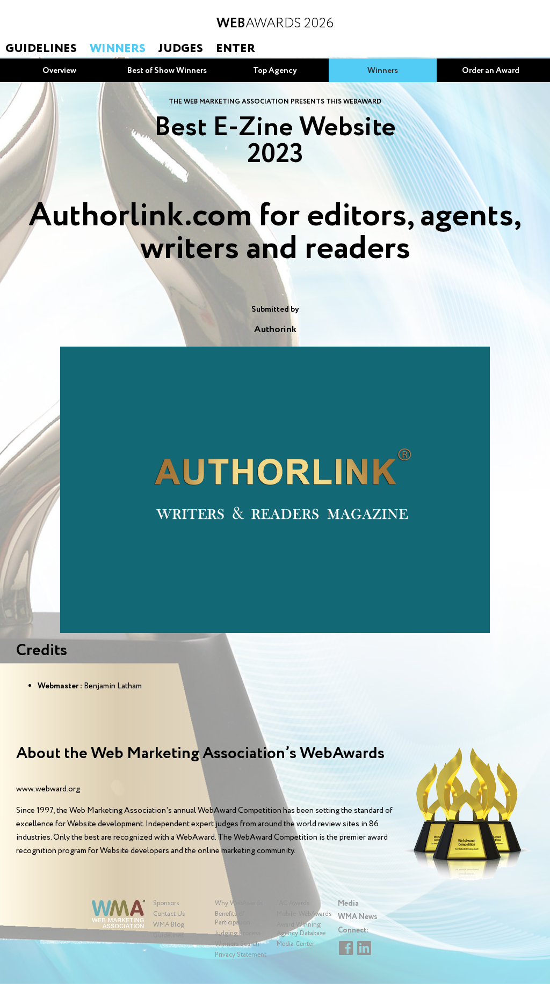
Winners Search (237, 944)
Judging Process (237, 933)
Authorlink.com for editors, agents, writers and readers (275, 232)
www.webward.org (48, 789)
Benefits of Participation (232, 918)
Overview (59, 71)
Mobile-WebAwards (304, 914)
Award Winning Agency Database (301, 929)
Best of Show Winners (167, 71)
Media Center (295, 944)
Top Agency (275, 71)
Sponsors (166, 903)
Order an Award (490, 71)
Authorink (275, 329)
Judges (180, 48)
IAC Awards (293, 903)
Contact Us (169, 914)
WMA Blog (168, 924)
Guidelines (41, 48)
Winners (118, 48)
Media (348, 903)
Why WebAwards (239, 903)
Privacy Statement (240, 954)
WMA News (358, 917)
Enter (235, 48)
